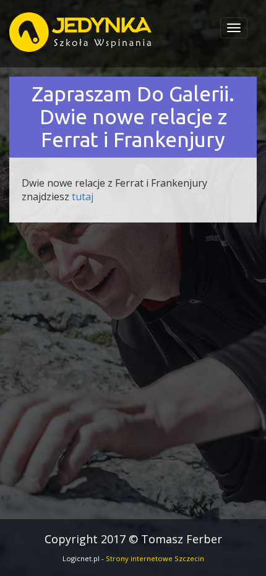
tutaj (82, 196)
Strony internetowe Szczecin (155, 558)
